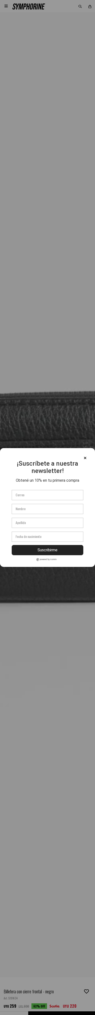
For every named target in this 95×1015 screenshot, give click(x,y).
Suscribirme (47, 550)
